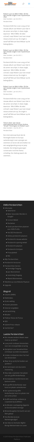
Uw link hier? (9, 328)
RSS (8, 256)
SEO (6, 321)
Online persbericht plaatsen (17, 236)
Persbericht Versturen (13, 263)
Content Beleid (12, 220)
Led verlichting (10, 311)
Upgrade (8, 285)
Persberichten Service (12, 266)
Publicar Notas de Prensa (14, 318)
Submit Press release (12, 325)
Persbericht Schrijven (15, 249)
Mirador (7, 315)
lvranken (9, 19)
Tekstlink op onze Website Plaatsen (17, 282)
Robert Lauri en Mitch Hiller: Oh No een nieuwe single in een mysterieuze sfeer (16, 15)
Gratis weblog (10, 301)
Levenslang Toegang (14, 275)
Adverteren (11, 211)
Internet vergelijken (12, 308)
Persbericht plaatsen (14, 246)
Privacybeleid (12, 253)
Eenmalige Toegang (14, 268)
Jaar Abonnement (13, 272)
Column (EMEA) (10, 295)
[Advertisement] (17, 178)
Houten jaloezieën (11, 305)
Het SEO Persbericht (14, 233)
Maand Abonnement (14, 278)
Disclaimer (11, 223)
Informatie (8, 208)
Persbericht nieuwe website (17, 239)
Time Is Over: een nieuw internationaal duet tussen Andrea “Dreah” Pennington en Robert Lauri (16, 124)
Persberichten (7, 21)
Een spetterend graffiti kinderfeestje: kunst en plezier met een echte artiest (17, 393)
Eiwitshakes (9, 298)
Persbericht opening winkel (17, 242)
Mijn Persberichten (11, 259)
